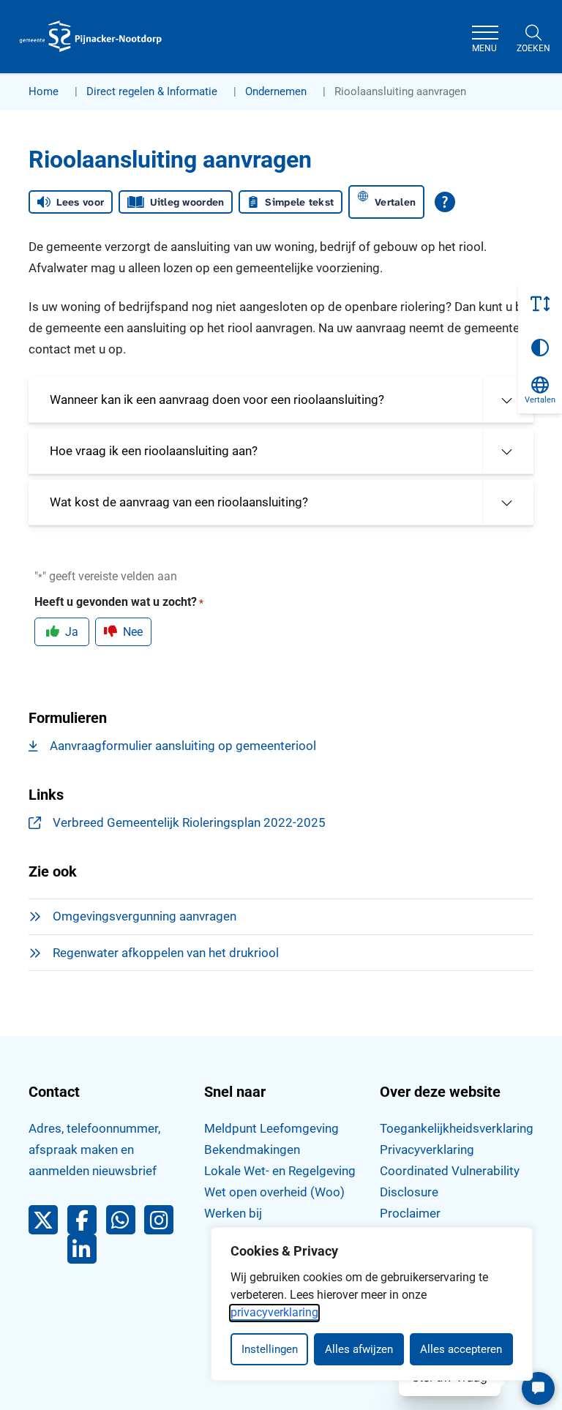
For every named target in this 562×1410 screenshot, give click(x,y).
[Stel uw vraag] (538, 1388)
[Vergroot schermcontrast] (540, 348)
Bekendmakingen (252, 1149)
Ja (71, 632)
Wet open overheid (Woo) (274, 1192)
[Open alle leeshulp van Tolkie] (445, 202)
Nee (133, 632)
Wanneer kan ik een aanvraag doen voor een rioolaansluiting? (217, 399)
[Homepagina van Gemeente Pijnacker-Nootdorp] (91, 36)
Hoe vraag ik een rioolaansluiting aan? (154, 450)
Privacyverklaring (427, 1149)
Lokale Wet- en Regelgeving (280, 1170)
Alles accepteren (461, 1349)
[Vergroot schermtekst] (540, 304)
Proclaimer (410, 1213)
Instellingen (269, 1349)
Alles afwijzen (359, 1349)
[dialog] (372, 1304)
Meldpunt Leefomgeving (271, 1128)
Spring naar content (41, 54)
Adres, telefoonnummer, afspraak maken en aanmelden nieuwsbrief (94, 1149)
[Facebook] (86, 1223)
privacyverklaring (274, 1312)
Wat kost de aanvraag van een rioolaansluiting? (179, 502)
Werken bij (233, 1213)
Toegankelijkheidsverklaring (456, 1128)
